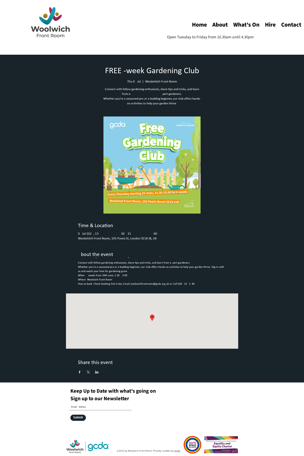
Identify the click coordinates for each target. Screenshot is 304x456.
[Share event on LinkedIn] (97, 372)
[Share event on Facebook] (79, 372)
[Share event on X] (88, 372)
